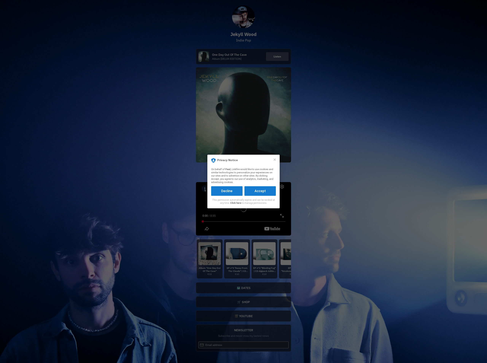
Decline (226, 191)
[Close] (275, 160)
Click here (235, 203)
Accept (260, 191)
